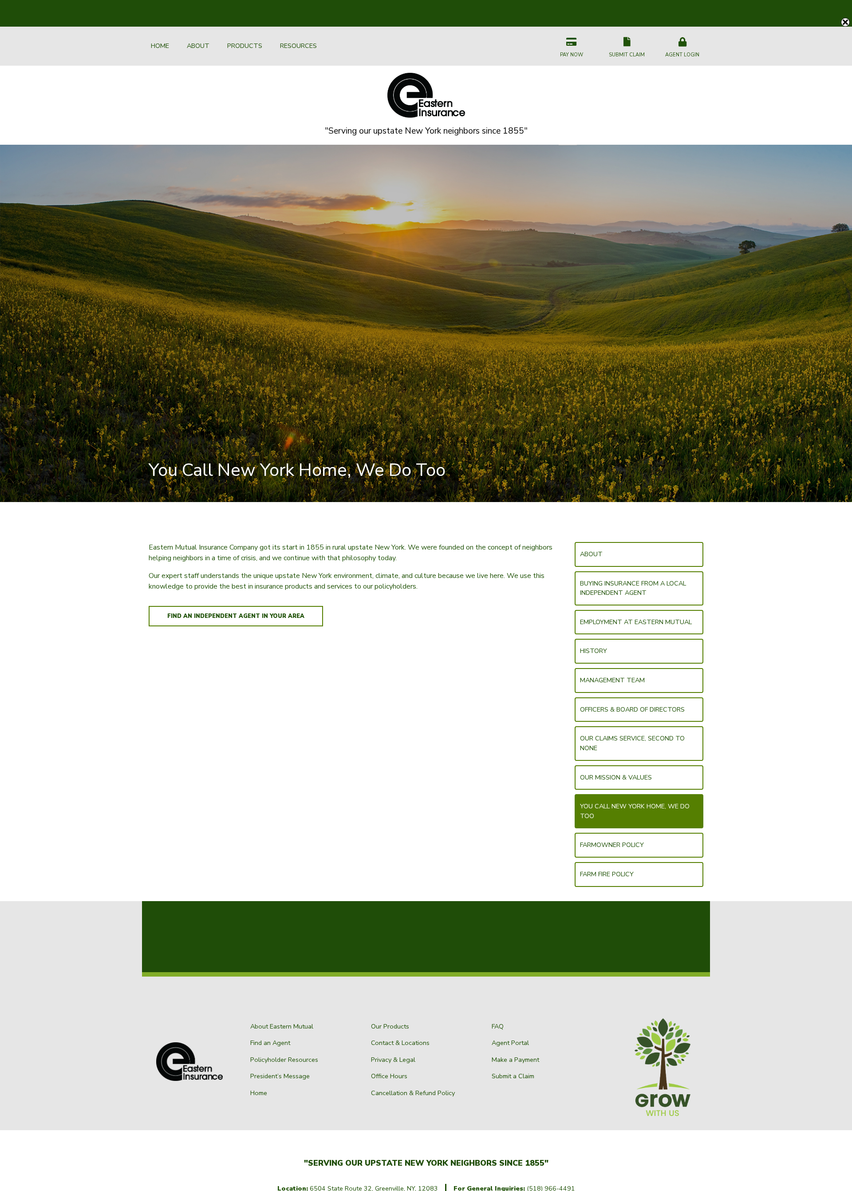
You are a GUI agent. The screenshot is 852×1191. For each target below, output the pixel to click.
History (593, 650)
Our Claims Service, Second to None (632, 743)
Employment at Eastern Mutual (636, 621)
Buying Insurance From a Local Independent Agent (633, 588)
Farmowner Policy (612, 844)
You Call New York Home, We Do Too (635, 811)
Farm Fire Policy (607, 874)
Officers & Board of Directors (632, 709)
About (591, 554)
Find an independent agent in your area (235, 616)
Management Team (612, 680)
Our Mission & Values (616, 777)
